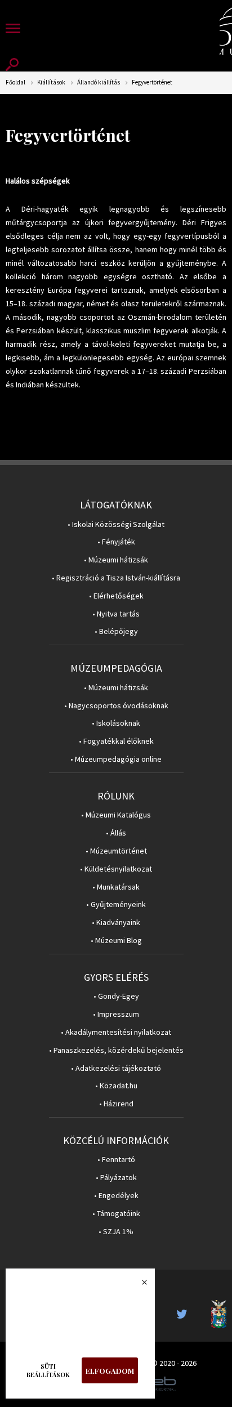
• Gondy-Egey (116, 996)
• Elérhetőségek (116, 596)
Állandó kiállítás (98, 82)
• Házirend (116, 1104)
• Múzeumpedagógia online (116, 759)
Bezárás (138, 1285)
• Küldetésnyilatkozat (116, 869)
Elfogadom (110, 1370)
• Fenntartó (116, 1159)
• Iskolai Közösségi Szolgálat (116, 524)
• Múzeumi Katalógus (116, 815)
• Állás (116, 833)
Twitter (185, 1314)
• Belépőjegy (116, 631)
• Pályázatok (116, 1177)
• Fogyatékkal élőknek (116, 741)
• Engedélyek (116, 1195)
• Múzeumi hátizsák (116, 560)
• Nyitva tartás (116, 614)
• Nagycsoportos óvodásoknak (116, 706)
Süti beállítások (48, 1370)
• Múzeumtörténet (116, 851)
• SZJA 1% (116, 1231)
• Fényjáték (116, 542)
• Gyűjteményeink (116, 904)
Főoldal (15, 82)
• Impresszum (116, 1014)
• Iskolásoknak (116, 723)
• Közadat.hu (116, 1086)
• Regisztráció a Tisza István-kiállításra (116, 578)
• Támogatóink (116, 1213)
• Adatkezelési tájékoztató (116, 1068)
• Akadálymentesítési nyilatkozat (116, 1032)
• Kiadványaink (116, 922)
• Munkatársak (116, 887)
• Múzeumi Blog (116, 940)
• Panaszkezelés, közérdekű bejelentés (116, 1050)
